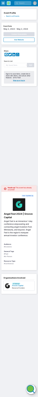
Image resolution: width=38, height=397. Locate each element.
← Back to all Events (11, 16)
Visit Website (19, 40)
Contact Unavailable (19, 34)
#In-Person (8, 256)
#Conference (9, 263)
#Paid (6, 254)
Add (30, 65)
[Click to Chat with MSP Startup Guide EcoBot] (31, 389)
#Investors (8, 247)
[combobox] (22, 3)
